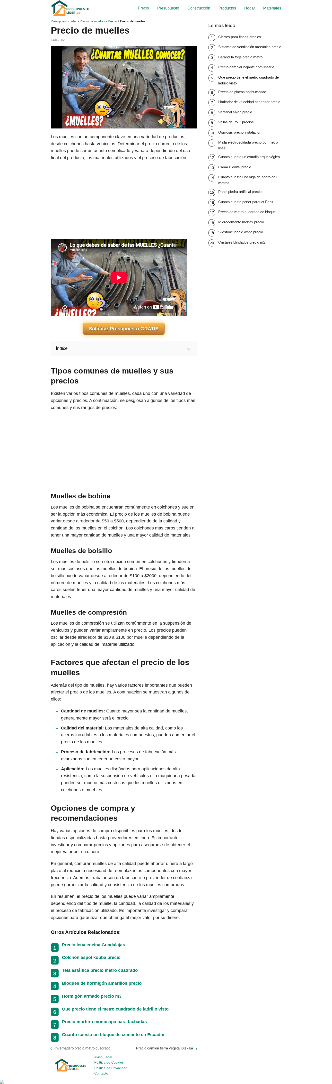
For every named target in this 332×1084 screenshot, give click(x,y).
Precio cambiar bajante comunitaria (246, 67)
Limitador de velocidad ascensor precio (249, 102)
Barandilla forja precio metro (240, 57)
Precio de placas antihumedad (242, 92)
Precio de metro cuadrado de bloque (247, 212)
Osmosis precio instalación (239, 132)
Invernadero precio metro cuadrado (82, 1048)
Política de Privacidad (110, 1068)
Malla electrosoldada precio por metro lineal (248, 145)
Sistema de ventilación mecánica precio (249, 47)
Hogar (249, 8)
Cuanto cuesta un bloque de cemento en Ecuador (113, 1034)
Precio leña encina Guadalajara (94, 944)
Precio (143, 8)
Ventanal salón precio (235, 112)
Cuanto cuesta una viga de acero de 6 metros (248, 180)
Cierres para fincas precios (239, 37)
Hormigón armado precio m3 (92, 996)
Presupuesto (168, 8)
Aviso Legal (103, 1057)
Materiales (272, 8)
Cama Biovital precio (234, 167)
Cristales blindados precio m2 (241, 242)
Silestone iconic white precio (240, 232)
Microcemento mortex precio (241, 222)
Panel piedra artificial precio (240, 192)
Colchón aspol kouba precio (91, 957)
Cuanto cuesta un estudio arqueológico (249, 157)
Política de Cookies (109, 1062)
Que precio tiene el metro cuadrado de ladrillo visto (115, 1009)
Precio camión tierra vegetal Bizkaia (164, 1048)
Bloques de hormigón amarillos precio (102, 983)
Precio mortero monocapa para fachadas (104, 1021)
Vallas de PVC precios (236, 122)
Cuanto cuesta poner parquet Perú (245, 202)
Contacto (101, 1073)
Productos (227, 8)
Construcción (198, 8)
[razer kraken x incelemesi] (166, 1082)
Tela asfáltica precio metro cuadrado (100, 970)
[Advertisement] (124, 200)
